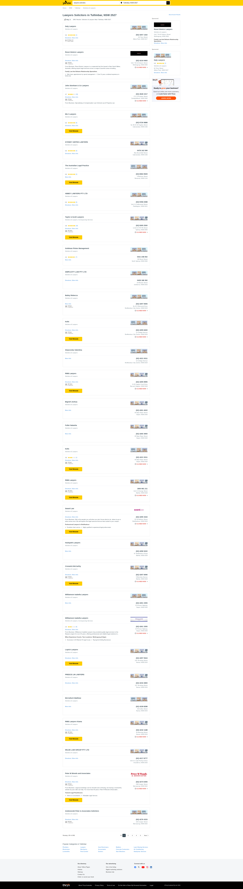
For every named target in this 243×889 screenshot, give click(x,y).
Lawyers (83, 847)
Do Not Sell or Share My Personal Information (132, 885)
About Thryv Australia (85, 885)
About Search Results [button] (174, 14)
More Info (75, 38)
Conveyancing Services (85, 220)
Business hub (110, 872)
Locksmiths (66, 851)
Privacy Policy (99, 885)
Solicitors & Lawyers (71, 29)
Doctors (100, 851)
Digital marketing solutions (114, 869)
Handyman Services (140, 851)
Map (67, 19)
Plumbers (66, 847)
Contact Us (81, 874)
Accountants (102, 849)
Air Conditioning (139, 849)
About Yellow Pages (84, 867)
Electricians (66, 849)
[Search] (168, 3)
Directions (68, 38)
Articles (80, 869)
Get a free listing (111, 867)
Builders (118, 847)
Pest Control (84, 851)
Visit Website (73, 131)
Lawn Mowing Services (141, 847)
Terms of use (111, 885)
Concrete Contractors (122, 849)
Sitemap (80, 872)
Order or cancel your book (86, 877)
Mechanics (83, 849)
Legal (151, 885)
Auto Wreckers (120, 851)
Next (145, 835)
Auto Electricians (103, 847)
